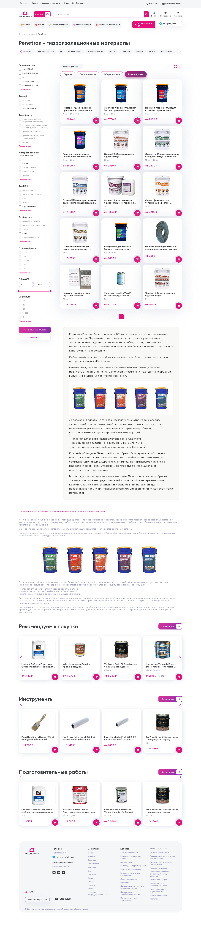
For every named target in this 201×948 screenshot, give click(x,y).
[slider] (18, 291)
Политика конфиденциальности (98, 893)
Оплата (35, 3)
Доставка (24, 3)
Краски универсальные (130, 869)
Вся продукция (135, 74)
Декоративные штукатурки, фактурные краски (132, 887)
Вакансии (92, 860)
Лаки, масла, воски (128, 879)
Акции (90, 878)
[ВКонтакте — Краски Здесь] (54, 872)
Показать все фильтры (35, 330)
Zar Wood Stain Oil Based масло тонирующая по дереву (120, 665)
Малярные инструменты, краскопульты (160, 863)
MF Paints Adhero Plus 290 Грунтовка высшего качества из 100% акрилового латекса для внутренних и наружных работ (79, 813)
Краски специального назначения (130, 874)
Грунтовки (124, 882)
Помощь (91, 882)
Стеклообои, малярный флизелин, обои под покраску (160, 873)
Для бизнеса (77, 3)
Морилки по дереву (158, 868)
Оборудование (112, 74)
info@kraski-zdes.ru (60, 866)
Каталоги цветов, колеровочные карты (159, 884)
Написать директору (37, 900)
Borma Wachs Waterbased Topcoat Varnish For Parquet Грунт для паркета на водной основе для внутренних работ (120, 813)
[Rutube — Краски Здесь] (58, 872)
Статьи (91, 889)
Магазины (92, 867)
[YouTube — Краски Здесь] (63, 872)
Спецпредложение (129, 852)
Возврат (45, 3)
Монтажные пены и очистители (129, 899)
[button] (20, 51)
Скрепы (67, 74)
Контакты (56, 3)
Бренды (91, 856)
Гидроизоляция (88, 74)
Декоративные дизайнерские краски (130, 893)
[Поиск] (146, 14)
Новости (91, 885)
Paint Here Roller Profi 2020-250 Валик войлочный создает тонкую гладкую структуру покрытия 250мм (79, 741)
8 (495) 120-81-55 (60, 853)
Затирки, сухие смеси (159, 852)
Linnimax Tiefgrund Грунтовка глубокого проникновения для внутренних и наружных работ (37, 667)
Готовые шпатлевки (158, 849)
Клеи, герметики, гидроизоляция (157, 890)
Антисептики (126, 862)
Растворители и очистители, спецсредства (162, 857)
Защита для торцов (158, 880)
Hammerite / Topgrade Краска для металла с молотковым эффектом (161, 667)
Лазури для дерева (158, 895)
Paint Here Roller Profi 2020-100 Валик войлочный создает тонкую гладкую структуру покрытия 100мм (120, 741)
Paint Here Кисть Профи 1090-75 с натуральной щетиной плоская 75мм (38, 739)
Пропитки (154, 899)
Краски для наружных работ (133, 866)
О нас (66, 3)
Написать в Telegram (65, 857)
